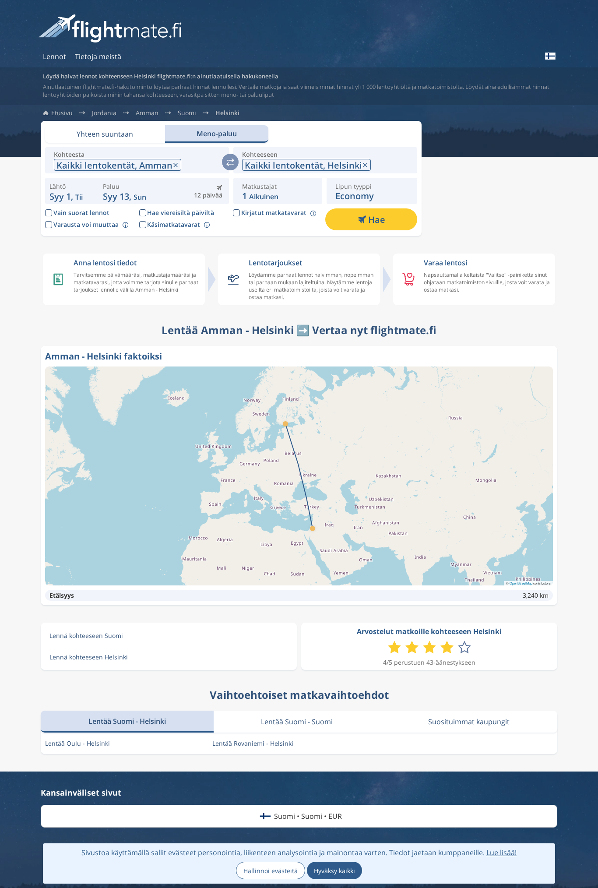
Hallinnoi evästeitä (270, 871)
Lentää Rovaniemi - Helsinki (252, 743)
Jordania (104, 112)
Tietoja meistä (98, 56)
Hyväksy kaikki (334, 871)
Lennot (54, 56)
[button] (124, 191)
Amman (147, 112)
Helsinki (227, 112)
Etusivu (62, 112)
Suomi (187, 112)
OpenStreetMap (521, 583)
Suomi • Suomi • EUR (308, 816)
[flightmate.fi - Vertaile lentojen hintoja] (113, 29)
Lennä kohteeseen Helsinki (88, 657)
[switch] (230, 162)
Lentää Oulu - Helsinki (77, 743)
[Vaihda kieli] (550, 56)
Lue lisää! (501, 852)
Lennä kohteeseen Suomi (86, 635)
